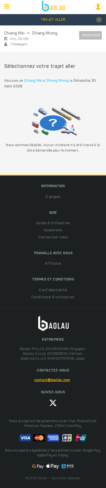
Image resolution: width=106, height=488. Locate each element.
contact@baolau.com (52, 380)
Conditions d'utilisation (53, 297)
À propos (53, 197)
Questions (53, 230)
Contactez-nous (53, 237)
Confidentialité (53, 290)
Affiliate (53, 263)
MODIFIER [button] (91, 35)
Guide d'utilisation (53, 223)
